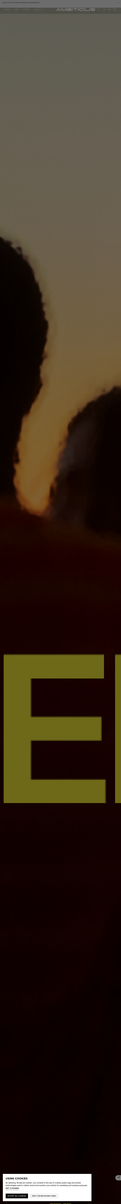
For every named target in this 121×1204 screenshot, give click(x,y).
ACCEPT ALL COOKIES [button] (17, 1196)
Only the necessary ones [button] (44, 1196)
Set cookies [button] (12, 1188)
